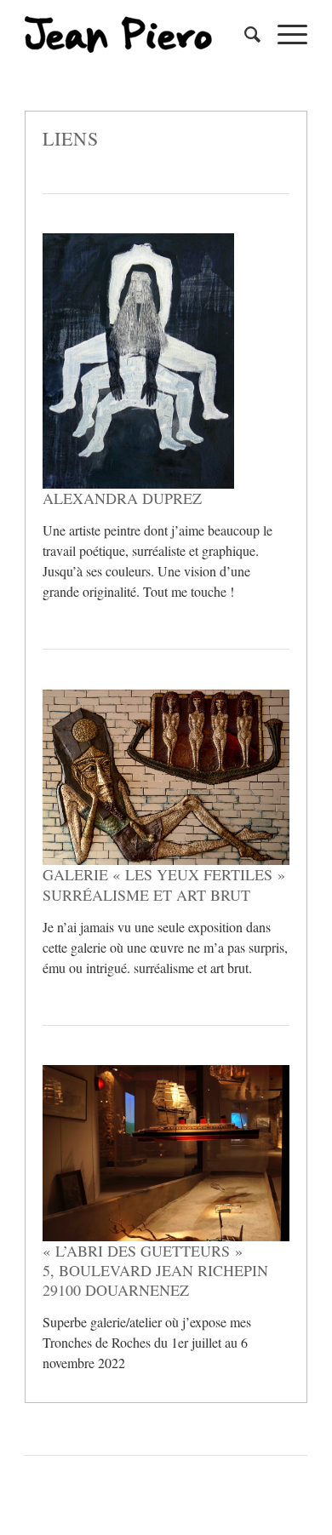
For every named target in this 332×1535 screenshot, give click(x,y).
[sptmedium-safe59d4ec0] (137, 34)
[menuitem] (243, 34)
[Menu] (283, 34)
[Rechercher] (243, 34)
